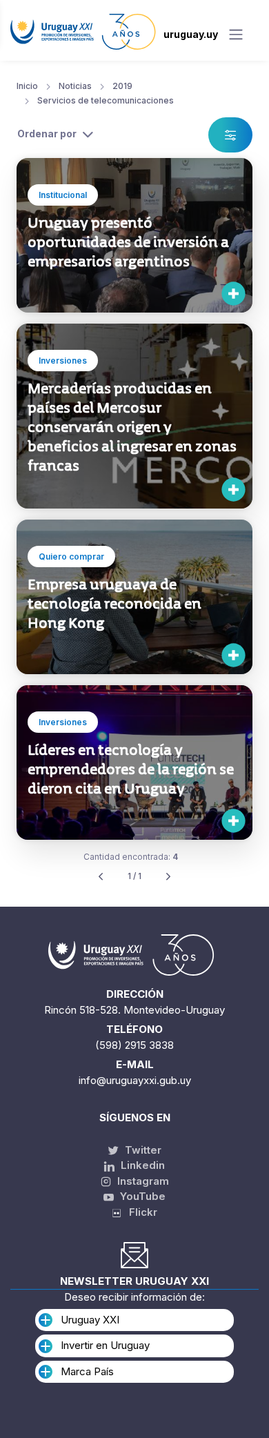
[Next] (168, 877)
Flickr (139, 1212)
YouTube (141, 1196)
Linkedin (141, 1165)
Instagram (141, 1181)
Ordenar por (47, 133)
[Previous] (101, 877)
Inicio (27, 86)
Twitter (141, 1149)
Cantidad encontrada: (130, 856)
